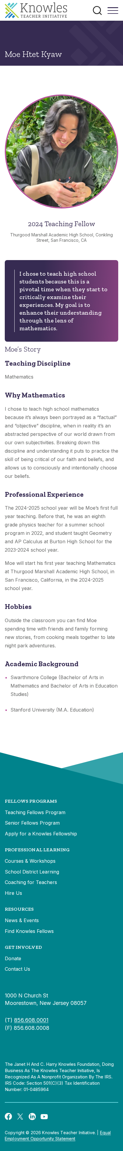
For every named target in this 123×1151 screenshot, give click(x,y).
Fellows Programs (31, 801)
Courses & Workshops (30, 861)
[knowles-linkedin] (32, 1116)
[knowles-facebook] (8, 1116)
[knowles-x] (20, 1116)
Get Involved (23, 947)
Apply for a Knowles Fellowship (41, 834)
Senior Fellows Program (32, 823)
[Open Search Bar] (97, 10)
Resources (19, 909)
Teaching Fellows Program (35, 812)
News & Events (22, 920)
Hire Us (13, 893)
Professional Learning (37, 850)
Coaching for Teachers (31, 882)
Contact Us (17, 969)
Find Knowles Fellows (29, 931)
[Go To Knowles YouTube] (44, 1116)
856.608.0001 (31, 1020)
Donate (13, 958)
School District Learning (32, 872)
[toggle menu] (112, 12)
